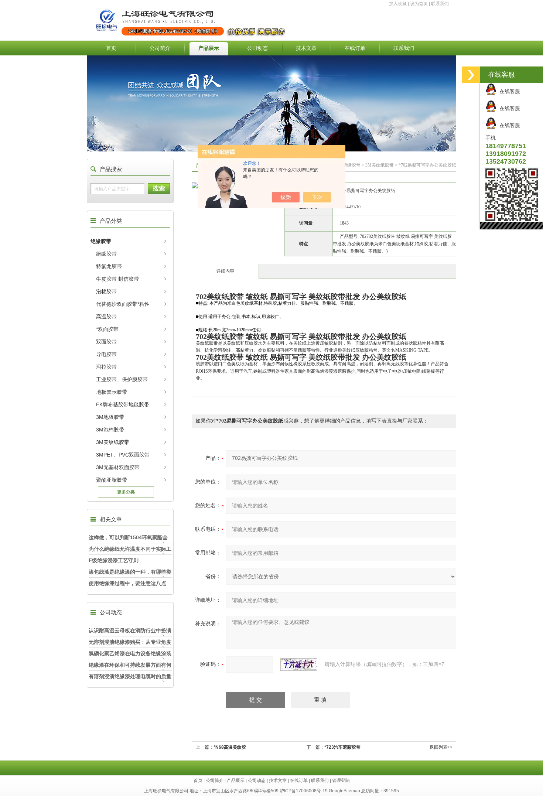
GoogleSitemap (344, 790)
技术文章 (306, 48)
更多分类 (126, 492)
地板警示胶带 (111, 392)
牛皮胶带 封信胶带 (117, 279)
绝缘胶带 (100, 241)
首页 (111, 48)
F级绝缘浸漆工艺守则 (114, 560)
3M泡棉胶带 (110, 430)
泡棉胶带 (106, 291)
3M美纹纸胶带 (112, 442)
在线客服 (508, 91)
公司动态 (257, 48)
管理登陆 (341, 780)
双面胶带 (106, 342)
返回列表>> (441, 747)
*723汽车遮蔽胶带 (342, 747)
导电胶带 (106, 354)
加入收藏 (398, 3)
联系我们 (440, 3)
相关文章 (111, 519)
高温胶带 (106, 317)
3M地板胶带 (110, 417)
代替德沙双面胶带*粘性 (123, 304)
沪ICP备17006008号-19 (304, 790)
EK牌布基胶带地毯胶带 (122, 404)
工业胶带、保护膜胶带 (122, 379)
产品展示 (208, 48)
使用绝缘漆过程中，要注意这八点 (127, 583)
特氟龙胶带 (109, 266)
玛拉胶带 (106, 367)
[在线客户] (471, 74)
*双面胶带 (107, 329)
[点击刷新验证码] (298, 664)
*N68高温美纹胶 (230, 747)
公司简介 (160, 48)
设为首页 (419, 3)
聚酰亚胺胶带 (111, 480)
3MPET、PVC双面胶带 (123, 455)
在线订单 (355, 48)
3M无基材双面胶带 (118, 467)
